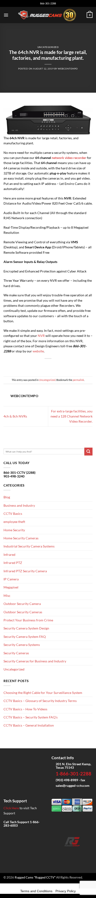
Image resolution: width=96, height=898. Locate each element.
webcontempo (68, 68)
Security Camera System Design (26, 628)
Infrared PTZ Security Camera (25, 571)
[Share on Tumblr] (70, 365)
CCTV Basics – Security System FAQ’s (30, 717)
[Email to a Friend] (48, 365)
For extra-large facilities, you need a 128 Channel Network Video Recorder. (72, 416)
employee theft (14, 522)
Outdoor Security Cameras (22, 612)
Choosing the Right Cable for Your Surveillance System (42, 693)
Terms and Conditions (36, 891)
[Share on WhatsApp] (26, 365)
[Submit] (88, 452)
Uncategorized (48, 47)
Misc (6, 596)
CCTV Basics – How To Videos (25, 709)
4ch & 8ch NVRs (15, 416)
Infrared (9, 555)
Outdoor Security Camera (22, 604)
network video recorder (69, 158)
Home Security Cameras (20, 538)
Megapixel (10, 587)
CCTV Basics (12, 513)
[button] (5, 15)
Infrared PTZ (12, 563)
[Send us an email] (72, 853)
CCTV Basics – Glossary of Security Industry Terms (40, 701)
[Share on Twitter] (40, 365)
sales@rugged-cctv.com (72, 785)
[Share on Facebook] (33, 365)
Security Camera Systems (21, 645)
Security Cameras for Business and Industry (34, 661)
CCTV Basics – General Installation (28, 725)
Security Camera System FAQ (24, 637)
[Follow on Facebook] (57, 853)
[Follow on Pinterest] (86, 853)
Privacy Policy (65, 891)
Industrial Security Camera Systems (29, 546)
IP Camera (11, 579)
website (38, 351)
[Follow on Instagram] (64, 853)
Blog (6, 497)
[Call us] (79, 853)
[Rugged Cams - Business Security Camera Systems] (48, 15)
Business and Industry (19, 505)
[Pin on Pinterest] (55, 365)
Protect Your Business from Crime (28, 620)
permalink (78, 379)
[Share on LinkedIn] (62, 365)
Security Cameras (16, 653)
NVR (41, 336)
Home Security (14, 530)
